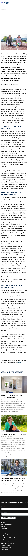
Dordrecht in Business (7, 542)
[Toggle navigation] (22, 2)
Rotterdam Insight (6, 547)
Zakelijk (7, 392)
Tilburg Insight (4, 549)
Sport (3, 9)
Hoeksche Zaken (5, 545)
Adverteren (4, 528)
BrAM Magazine (5, 536)
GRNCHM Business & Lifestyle (9, 543)
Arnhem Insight (5, 534)
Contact (3, 526)
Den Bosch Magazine (6, 540)
